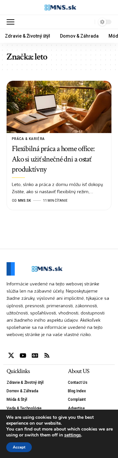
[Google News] (35, 355)
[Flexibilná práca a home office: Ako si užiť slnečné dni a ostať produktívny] (59, 107)
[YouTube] (23, 355)
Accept (19, 447)
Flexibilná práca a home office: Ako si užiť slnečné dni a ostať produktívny (53, 159)
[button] (12, 22)
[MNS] (59, 7)
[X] (11, 355)
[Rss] (46, 355)
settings (72, 435)
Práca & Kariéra (28, 139)
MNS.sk (24, 200)
